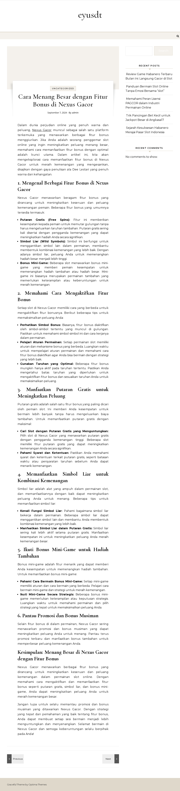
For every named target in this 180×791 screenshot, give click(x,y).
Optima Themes (37, 784)
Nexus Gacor (42, 130)
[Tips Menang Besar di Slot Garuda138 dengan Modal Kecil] (15, 758)
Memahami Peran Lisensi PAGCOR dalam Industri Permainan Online (143, 103)
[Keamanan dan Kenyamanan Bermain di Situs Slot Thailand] (111, 758)
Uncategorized (63, 88)
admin (75, 112)
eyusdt (90, 14)
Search (163, 50)
